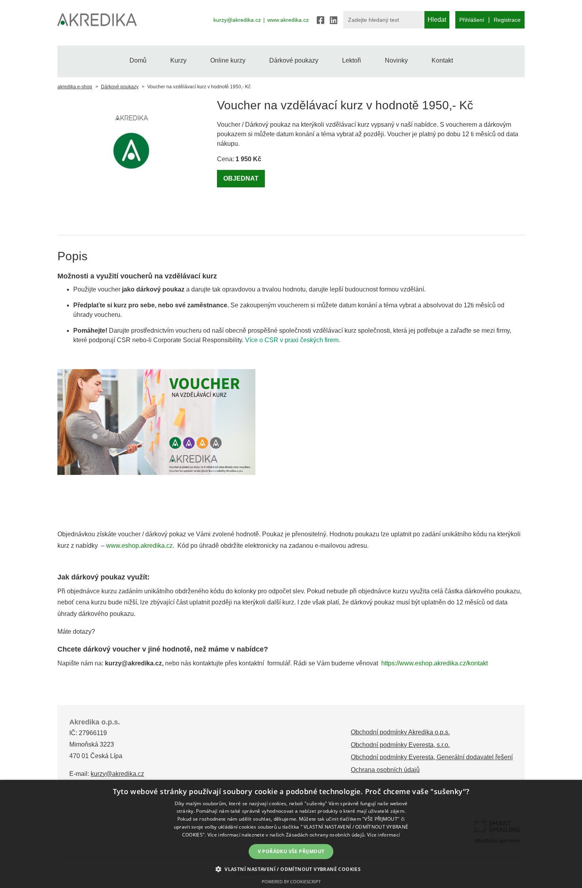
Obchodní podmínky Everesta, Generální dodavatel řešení (432, 757)
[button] (291, 869)
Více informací (383, 834)
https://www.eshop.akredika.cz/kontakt (434, 663)
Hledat (437, 19)
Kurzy (178, 60)
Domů (137, 60)
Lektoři (351, 60)
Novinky (396, 60)
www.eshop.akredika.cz (139, 545)
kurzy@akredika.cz (237, 20)
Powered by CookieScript (291, 881)
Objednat (241, 178)
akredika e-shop (74, 87)
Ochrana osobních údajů (385, 769)
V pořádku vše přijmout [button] (291, 851)
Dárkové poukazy (293, 60)
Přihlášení (471, 20)
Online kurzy (227, 60)
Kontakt (442, 60)
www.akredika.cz (288, 20)
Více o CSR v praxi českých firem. (292, 340)
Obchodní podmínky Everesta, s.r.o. (400, 744)
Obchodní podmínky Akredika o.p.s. (400, 732)
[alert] (291, 834)
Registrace (507, 20)
